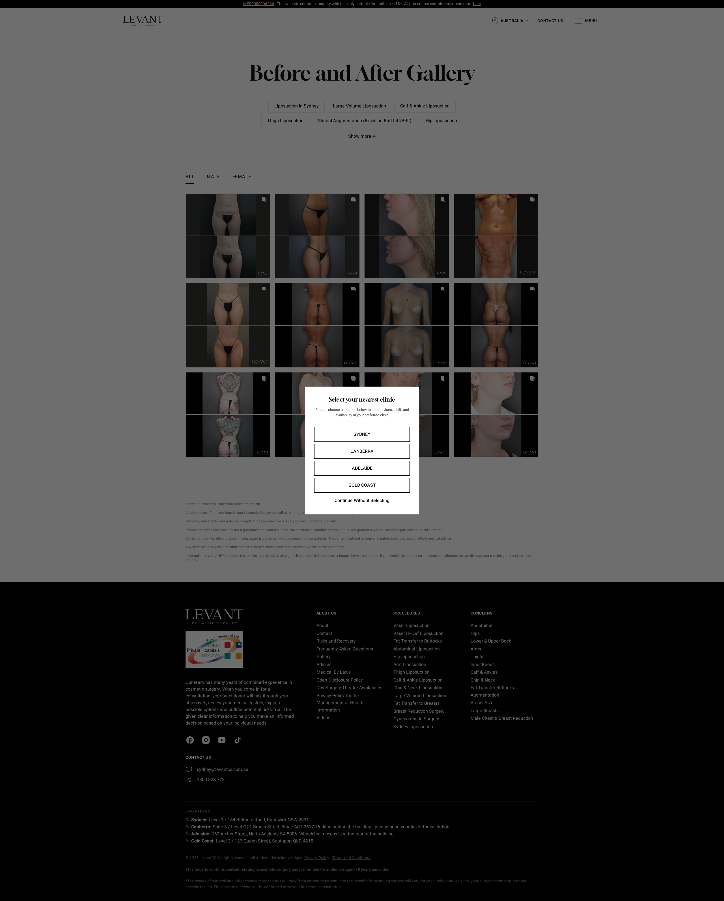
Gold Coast (362, 485)
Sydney (362, 434)
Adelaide (362, 468)
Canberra (362, 451)
